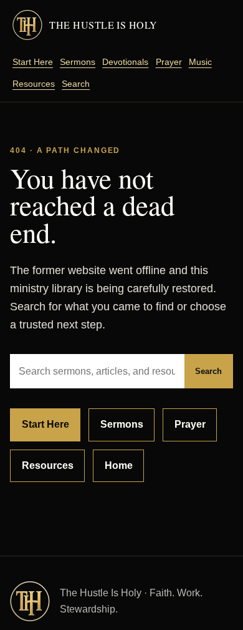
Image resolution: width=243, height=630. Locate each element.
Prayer (169, 62)
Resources (33, 84)
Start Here (32, 62)
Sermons (77, 62)
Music (200, 62)
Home (119, 465)
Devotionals (125, 62)
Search (76, 84)
